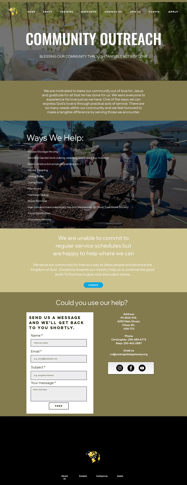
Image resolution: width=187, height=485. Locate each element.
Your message (42, 382)
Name (36, 335)
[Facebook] (130, 368)
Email (35, 351)
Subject (37, 367)
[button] (47, 11)
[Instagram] (119, 368)
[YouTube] (142, 368)
